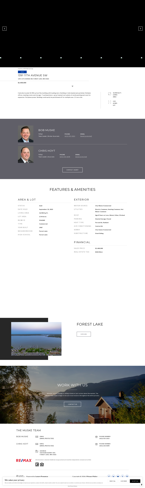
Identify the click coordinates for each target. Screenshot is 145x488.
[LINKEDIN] (113, 476)
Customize (124, 481)
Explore (84, 334)
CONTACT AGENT (72, 170)
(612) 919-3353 (70, 136)
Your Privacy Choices (72, 486)
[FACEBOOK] (109, 476)
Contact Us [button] (72, 404)
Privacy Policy (92, 476)
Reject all (112, 481)
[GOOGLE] (127, 476)
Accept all (135, 481)
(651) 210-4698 (65, 157)
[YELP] (122, 476)
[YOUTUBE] (118, 476)
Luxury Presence (41, 476)
